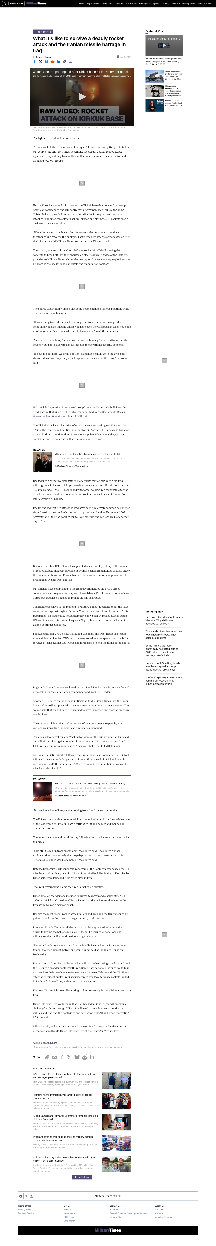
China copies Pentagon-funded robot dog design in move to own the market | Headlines (173, 91)
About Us (159, 1209)
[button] (82, 96)
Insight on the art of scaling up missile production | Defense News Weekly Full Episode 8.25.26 (164, 61)
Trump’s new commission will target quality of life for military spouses (62, 1096)
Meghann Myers (64, 466)
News (81, 3)
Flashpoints (108, 3)
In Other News (42, 1068)
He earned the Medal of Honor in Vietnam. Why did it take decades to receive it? (164, 620)
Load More (82, 1177)
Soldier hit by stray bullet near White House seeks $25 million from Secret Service (64, 1159)
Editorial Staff (116, 1217)
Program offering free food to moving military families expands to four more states (63, 1138)
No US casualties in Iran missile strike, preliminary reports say (90, 783)
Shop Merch (69, 1220)
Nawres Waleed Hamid (46, 416)
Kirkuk (75, 156)
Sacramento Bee (112, 412)
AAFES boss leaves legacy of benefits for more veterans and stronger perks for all (65, 1076)
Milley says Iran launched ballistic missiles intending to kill (87, 454)
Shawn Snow (43, 57)
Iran (80, 1004)
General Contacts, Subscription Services (129, 1213)
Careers (159, 1213)
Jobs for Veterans (163, 1217)
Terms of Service (26, 1213)
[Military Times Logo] (36, 3)
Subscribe (68, 1209)
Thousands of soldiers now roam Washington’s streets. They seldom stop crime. (164, 634)
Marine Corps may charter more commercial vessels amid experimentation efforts (164, 680)
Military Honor (189, 3)
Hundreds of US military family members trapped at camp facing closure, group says (163, 666)
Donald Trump (54, 927)
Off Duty (166, 3)
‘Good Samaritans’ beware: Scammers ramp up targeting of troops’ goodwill (65, 1117)
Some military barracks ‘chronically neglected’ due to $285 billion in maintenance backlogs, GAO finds (162, 650)
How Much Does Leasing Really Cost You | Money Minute (173, 102)
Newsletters (69, 1213)
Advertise (114, 1209)
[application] (82, 97)
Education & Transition (126, 3)
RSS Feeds (69, 1217)
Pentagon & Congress (149, 3)
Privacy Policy (25, 1209)
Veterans (176, 3)
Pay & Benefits (94, 3)
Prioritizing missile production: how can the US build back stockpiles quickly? (173, 75)
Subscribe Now (205, 3)
